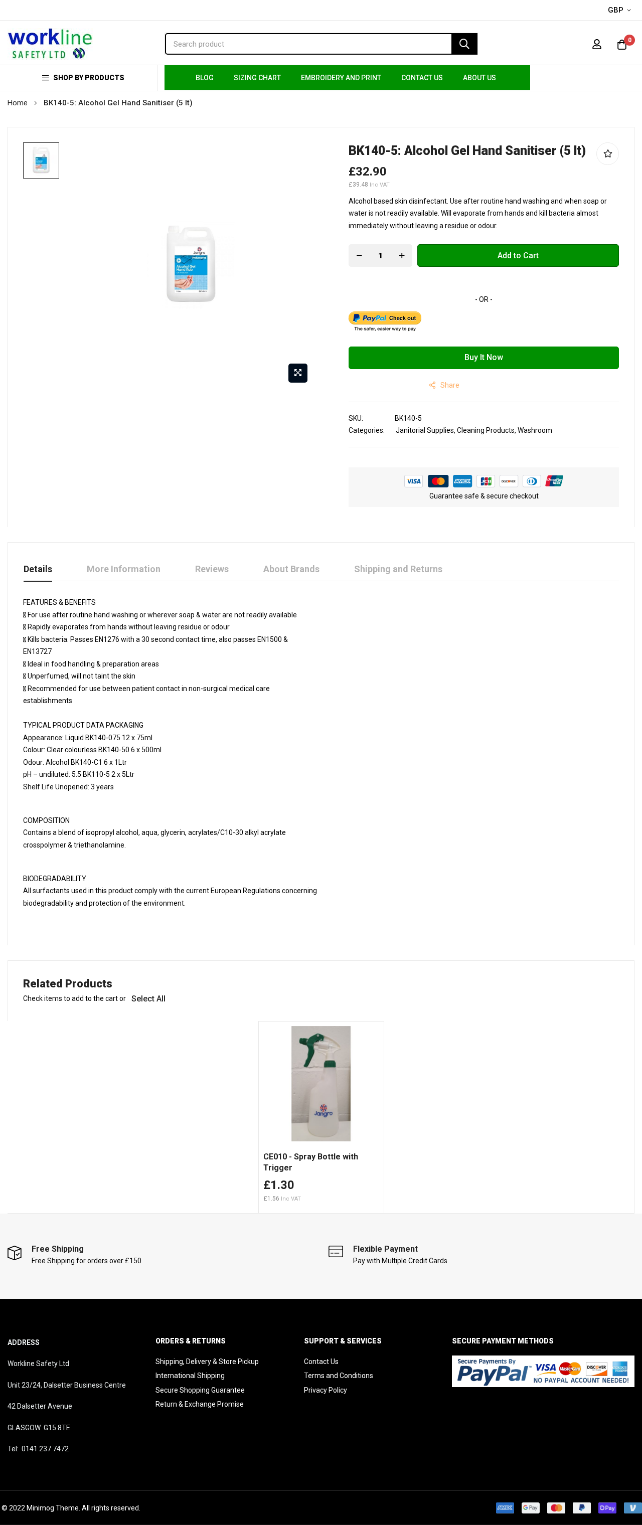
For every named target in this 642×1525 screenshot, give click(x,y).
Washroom (535, 430)
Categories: (367, 430)
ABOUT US (479, 78)
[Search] (464, 44)
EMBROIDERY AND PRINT (341, 78)
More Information (123, 569)
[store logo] (50, 44)
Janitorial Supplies (425, 430)
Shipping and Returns (398, 569)
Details (38, 569)
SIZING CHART (257, 78)
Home (18, 102)
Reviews (212, 569)
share (449, 385)
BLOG (205, 78)
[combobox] (321, 44)
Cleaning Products (486, 430)
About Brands (291, 569)
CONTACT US (422, 78)
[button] (621, 11)
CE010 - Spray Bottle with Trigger (310, 1162)
